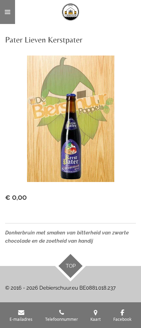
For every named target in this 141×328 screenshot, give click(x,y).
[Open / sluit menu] (7, 12)
